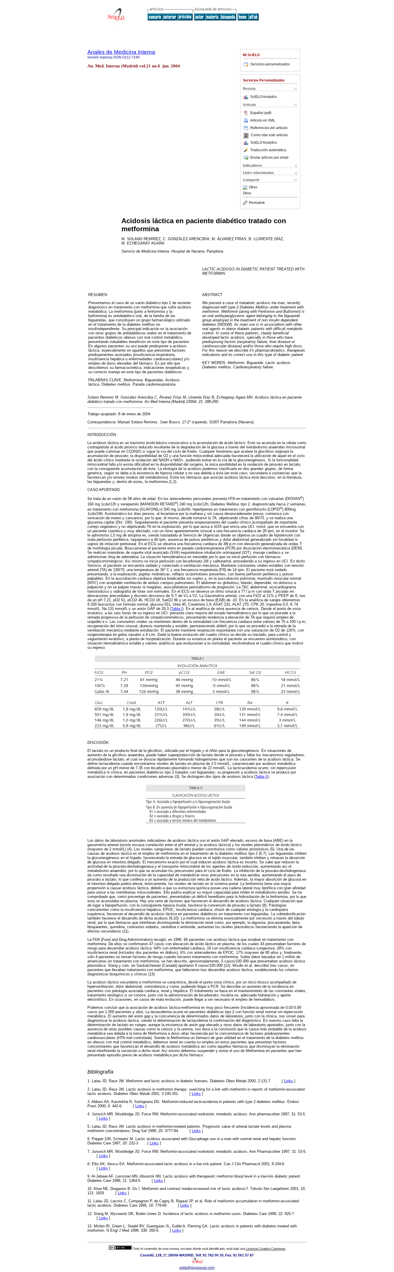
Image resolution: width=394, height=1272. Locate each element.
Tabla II (261, 776)
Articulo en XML (262, 120)
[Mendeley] (246, 187)
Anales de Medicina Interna (121, 52)
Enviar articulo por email (269, 158)
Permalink (257, 203)
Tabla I (176, 608)
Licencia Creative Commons (266, 1248)
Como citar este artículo (269, 135)
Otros (253, 187)
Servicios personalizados (270, 64)
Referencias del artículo (269, 128)
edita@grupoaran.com (197, 1268)
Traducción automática (268, 150)
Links (288, 1081)
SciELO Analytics (263, 97)
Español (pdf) (260, 113)
